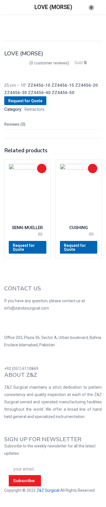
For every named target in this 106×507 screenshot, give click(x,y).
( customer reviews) (49, 63)
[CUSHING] (79, 192)
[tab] (53, 124)
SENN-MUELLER (27, 227)
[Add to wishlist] (41, 168)
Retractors (34, 109)
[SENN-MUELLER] (27, 192)
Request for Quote (25, 101)
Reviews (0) (14, 124)
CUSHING (78, 227)
